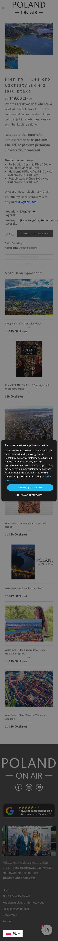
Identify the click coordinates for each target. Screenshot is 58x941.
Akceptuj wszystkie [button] (30, 487)
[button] (29, 495)
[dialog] (29, 470)
